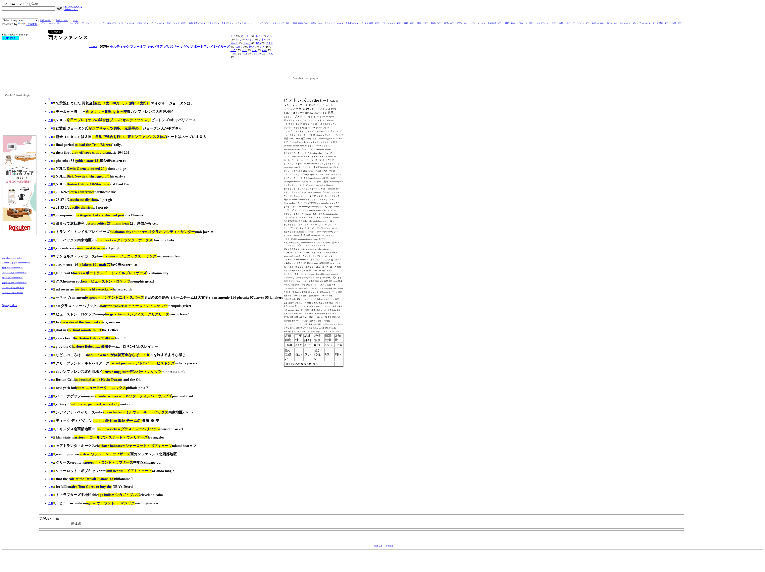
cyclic (75, 20)
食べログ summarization (12, 278)
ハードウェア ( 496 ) (260, 23)
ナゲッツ (187, 46)
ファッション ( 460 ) (392, 23)
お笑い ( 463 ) (598, 23)
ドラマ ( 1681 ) (242, 23)
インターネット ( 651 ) (51, 23)
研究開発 (389, 546)
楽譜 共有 (378, 546)
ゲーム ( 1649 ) (157, 23)
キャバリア (155, 46)
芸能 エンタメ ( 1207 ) (177, 23)
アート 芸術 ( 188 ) (661, 23)
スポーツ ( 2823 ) (126, 23)
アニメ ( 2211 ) (88, 23)
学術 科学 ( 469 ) (495, 23)
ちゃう (247, 43)
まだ (244, 50)
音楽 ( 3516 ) (227, 23)
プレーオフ (138, 46)
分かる (234, 43)
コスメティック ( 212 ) (546, 23)
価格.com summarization (12, 268)
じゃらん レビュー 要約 (12, 292)
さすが (262, 39)
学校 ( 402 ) (625, 23)
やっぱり (245, 35)
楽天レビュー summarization (14, 283)
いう (262, 46)
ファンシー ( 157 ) (581, 23)
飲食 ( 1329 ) (213, 23)
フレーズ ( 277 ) (526, 23)
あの (264, 50)
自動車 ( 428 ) (352, 23)
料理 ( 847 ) (449, 23)
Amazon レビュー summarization (16, 263)
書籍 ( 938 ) (409, 23)
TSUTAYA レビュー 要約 (13, 287)
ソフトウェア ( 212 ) (281, 23)
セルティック (120, 46)
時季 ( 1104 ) (316, 23)
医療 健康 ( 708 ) (300, 23)
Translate (31, 24)
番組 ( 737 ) (436, 23)
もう (258, 35)
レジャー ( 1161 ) (477, 23)
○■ (50, 103)
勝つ (251, 46)
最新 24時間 (45, 20)
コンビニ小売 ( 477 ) (107, 23)
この (233, 53)
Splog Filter (9, 305)
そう (233, 35)
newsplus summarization (12, 258)
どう (269, 35)
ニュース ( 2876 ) (71, 23)
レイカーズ (222, 46)
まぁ (254, 50)
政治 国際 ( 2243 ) (197, 23)
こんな (270, 53)
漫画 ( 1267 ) (423, 23)
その (244, 53)
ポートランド (204, 46)
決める (238, 46)
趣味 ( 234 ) (612, 23)
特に (238, 39)
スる (233, 50)
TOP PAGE (10, 38)
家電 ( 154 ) (462, 23)
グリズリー (172, 46)
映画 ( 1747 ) (142, 23)
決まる (269, 43)
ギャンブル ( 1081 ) (641, 23)
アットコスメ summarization (14, 273)
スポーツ (93, 46)
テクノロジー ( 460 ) (334, 23)
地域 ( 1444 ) (511, 23)
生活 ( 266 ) (677, 23)
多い (258, 43)
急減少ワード (62, 20)
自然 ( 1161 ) (565, 23)
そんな (257, 53)
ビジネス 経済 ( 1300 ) (371, 23)
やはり (250, 39)
